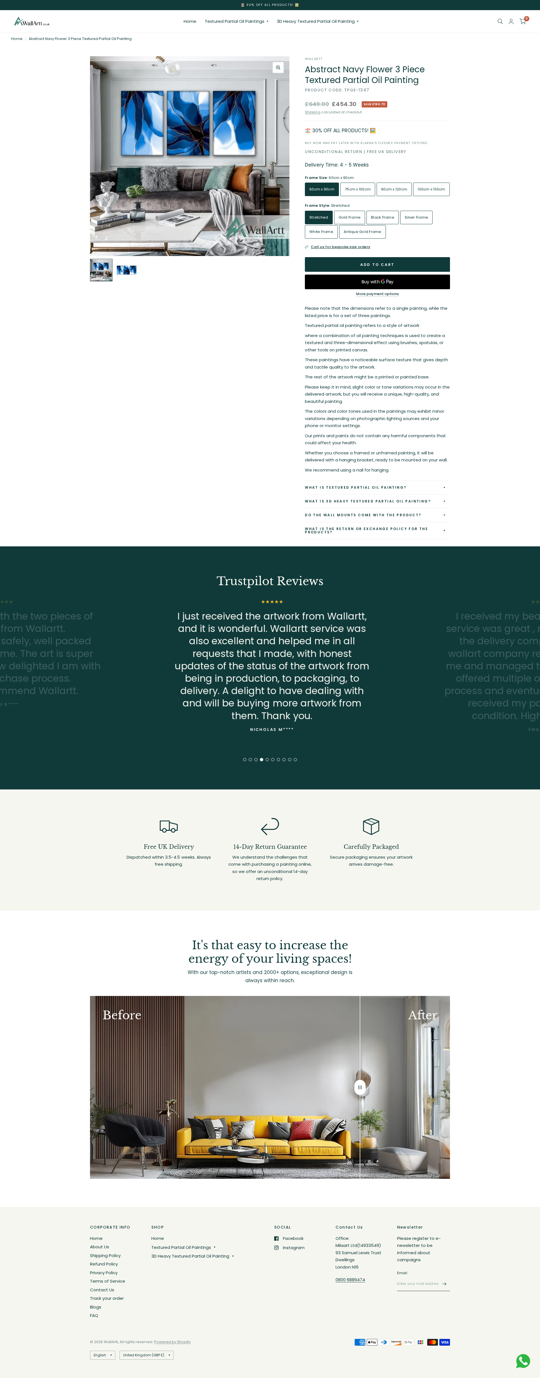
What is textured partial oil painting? (355, 487)
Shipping (312, 112)
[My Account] (511, 21)
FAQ (94, 1315)
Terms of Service (107, 1281)
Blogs (95, 1307)
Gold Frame (350, 217)
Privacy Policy (104, 1273)
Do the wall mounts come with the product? (363, 515)
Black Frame (382, 217)
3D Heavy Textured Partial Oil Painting (316, 21)
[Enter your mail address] (444, 1283)
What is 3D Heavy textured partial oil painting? (368, 501)
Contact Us (102, 1290)
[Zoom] (278, 67)
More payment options (377, 294)
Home (190, 21)
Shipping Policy (105, 1255)
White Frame (321, 231)
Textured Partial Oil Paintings (234, 21)
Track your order (107, 1298)
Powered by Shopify (172, 1342)
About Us (99, 1247)
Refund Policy (104, 1264)
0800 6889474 (350, 1280)
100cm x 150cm (431, 189)
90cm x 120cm (394, 189)
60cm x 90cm (321, 189)
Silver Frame (416, 217)
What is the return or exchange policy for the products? (366, 530)
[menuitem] (190, 21)
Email (402, 1273)
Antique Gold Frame (362, 231)
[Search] (500, 21)
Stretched (318, 217)
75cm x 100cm (358, 189)
